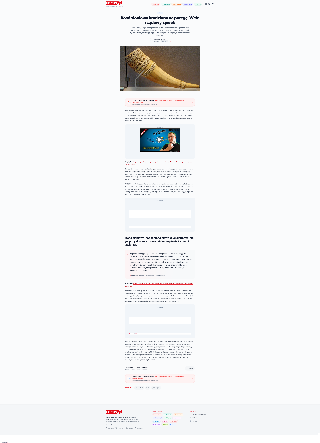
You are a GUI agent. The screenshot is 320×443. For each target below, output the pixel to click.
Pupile (166, 424)
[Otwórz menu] (212, 4)
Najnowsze (156, 4)
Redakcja (195, 418)
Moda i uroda (188, 4)
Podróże (157, 421)
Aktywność (166, 4)
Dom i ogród (177, 4)
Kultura (165, 421)
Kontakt (194, 421)
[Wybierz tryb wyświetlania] (205, 4)
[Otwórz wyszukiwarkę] (209, 4)
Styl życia (157, 424)
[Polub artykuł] (170, 41)
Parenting (177, 418)
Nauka (173, 424)
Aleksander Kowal (159, 39)
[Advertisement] (160, 214)
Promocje (174, 421)
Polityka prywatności (199, 414)
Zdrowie (198, 4)
